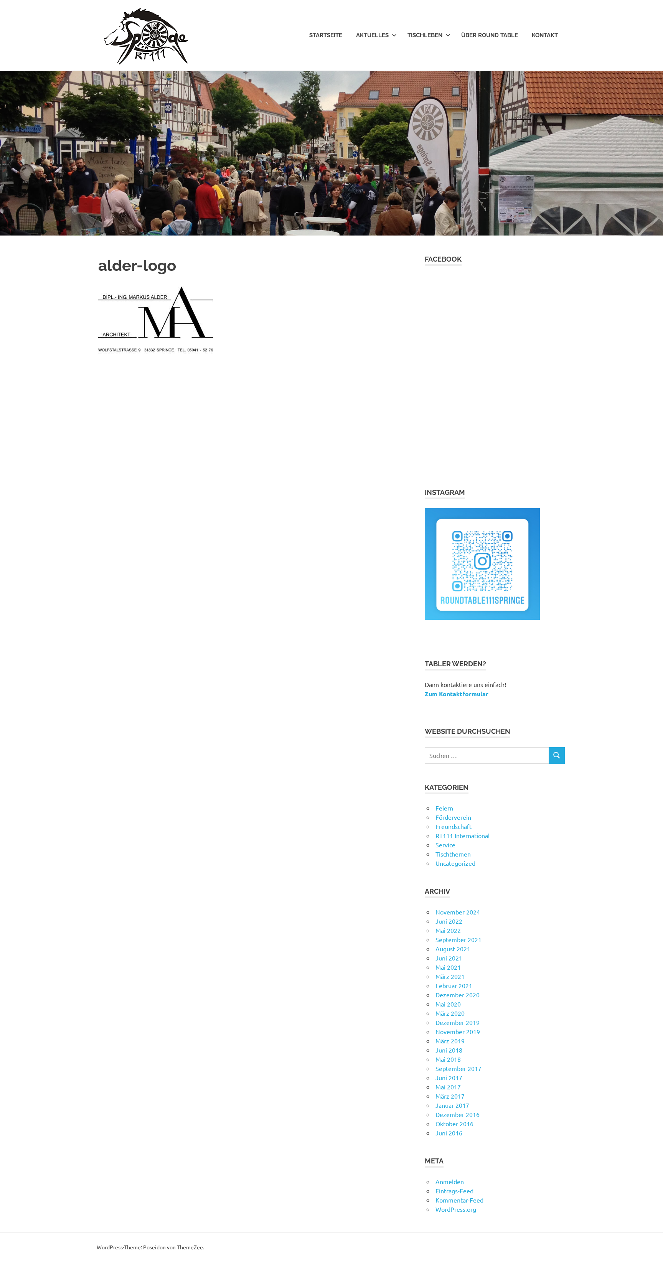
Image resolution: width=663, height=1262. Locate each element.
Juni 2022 (448, 921)
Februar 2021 (453, 985)
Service (445, 844)
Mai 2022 (448, 930)
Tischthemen (453, 854)
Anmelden (449, 1181)
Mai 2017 (448, 1087)
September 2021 (458, 939)
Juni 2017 (448, 1077)
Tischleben (424, 35)
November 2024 (457, 912)
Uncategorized (455, 863)
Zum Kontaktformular (456, 694)
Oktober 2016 (454, 1123)
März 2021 (450, 976)
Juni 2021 (448, 958)
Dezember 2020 (457, 994)
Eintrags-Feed (454, 1190)
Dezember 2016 (457, 1114)
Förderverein (453, 817)
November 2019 (457, 1031)
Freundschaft (453, 826)
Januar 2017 (452, 1105)
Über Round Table (489, 35)
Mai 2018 (448, 1059)
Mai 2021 (448, 967)
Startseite (325, 35)
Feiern (444, 808)
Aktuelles (372, 35)
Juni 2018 (448, 1050)
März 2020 (450, 1013)
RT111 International (462, 835)
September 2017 (458, 1068)
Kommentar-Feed (459, 1200)
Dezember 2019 (457, 1022)
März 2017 (450, 1096)
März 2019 (450, 1041)
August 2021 (452, 948)
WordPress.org (455, 1209)
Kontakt (545, 35)
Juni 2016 (448, 1133)
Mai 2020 (448, 1004)
